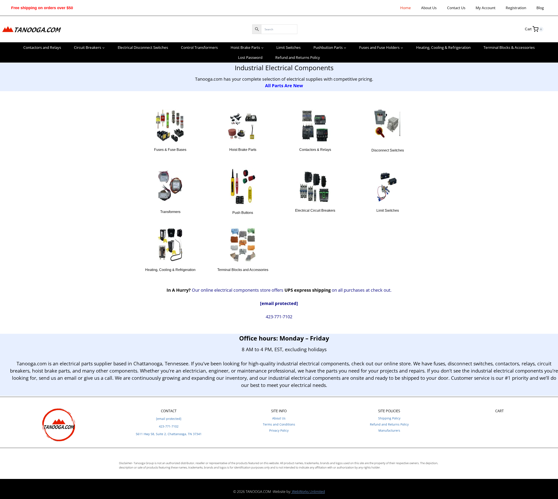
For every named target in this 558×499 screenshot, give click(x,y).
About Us (429, 7)
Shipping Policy (389, 418)
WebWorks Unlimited (308, 491)
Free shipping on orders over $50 (42, 8)
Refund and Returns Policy (297, 57)
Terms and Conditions (279, 424)
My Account (485, 7)
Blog (540, 7)
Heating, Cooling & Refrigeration (443, 47)
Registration (516, 7)
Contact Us (456, 7)
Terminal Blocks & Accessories (509, 47)
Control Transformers (199, 47)
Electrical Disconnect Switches (143, 47)
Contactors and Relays (42, 47)
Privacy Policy (279, 430)
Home (405, 7)
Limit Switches (288, 47)
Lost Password (250, 57)
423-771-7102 (169, 426)
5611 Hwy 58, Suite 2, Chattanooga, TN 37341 (169, 434)
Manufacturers (389, 430)
